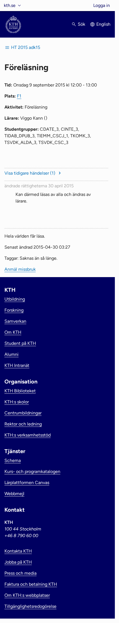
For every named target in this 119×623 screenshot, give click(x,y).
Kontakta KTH (18, 551)
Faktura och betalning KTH (30, 584)
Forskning (14, 310)
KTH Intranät (16, 365)
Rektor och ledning (23, 424)
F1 (19, 96)
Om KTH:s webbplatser (27, 595)
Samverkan (15, 321)
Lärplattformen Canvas (26, 482)
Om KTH (12, 332)
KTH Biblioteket (20, 390)
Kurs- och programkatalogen (32, 471)
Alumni (11, 354)
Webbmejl (14, 493)
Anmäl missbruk (20, 269)
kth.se (9, 5)
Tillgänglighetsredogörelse (30, 606)
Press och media (20, 573)
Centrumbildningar (23, 413)
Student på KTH (20, 343)
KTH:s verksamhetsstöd (27, 435)
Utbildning (14, 299)
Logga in (101, 5)
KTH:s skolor (16, 401)
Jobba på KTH (18, 562)
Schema (12, 460)
